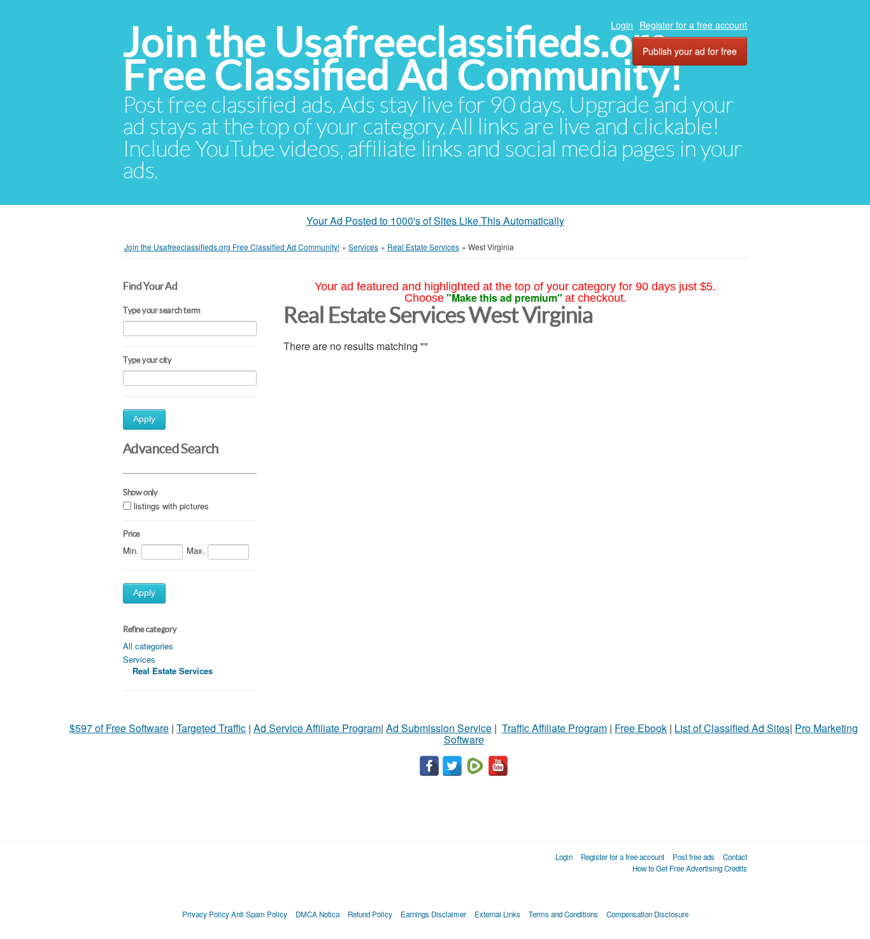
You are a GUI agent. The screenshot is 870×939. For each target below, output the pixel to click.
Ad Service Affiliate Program (317, 728)
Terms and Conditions (563, 914)
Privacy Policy (205, 914)
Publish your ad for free (690, 51)
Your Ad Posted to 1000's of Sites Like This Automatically (435, 220)
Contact (735, 857)
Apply (144, 419)
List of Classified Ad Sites (732, 728)
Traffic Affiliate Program (554, 728)
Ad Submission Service (439, 728)
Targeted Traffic (211, 728)
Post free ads (694, 857)
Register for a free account (693, 24)
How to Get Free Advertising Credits (689, 868)
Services (139, 659)
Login (622, 24)
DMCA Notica (317, 914)
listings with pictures (171, 506)
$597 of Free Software (119, 728)
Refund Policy (370, 914)
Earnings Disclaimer (433, 914)
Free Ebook (641, 728)
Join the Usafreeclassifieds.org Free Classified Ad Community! (403, 58)
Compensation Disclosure (647, 914)
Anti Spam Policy (259, 914)
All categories (148, 646)
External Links (497, 914)
